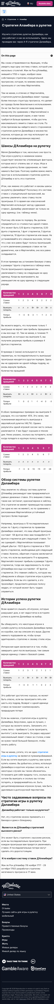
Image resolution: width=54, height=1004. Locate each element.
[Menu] (3, 3)
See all (4, 11)
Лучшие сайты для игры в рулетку (20, 912)
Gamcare (22, 999)
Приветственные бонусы (15, 926)
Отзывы (6, 908)
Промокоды (8, 929)
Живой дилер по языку (14, 951)
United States (13, 894)
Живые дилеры (10, 947)
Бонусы (6, 922)
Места (5, 904)
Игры (4, 940)
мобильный (8, 916)
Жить (5, 943)
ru (31, 3)
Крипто (6, 936)
